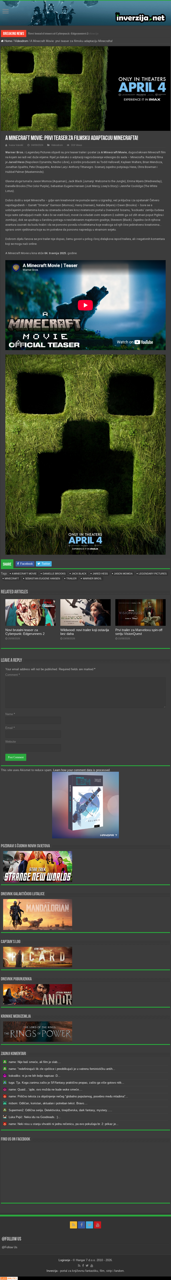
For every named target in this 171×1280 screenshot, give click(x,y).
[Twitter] (89, 1224)
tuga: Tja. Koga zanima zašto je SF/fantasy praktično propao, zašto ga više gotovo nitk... (66, 1082)
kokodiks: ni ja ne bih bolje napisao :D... (34, 1075)
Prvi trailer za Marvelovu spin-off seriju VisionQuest (138, 632)
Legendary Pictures (153, 573)
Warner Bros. (92, 578)
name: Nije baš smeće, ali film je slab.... (35, 1062)
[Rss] (73, 1224)
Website (10, 741)
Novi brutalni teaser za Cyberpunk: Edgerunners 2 (58, 33)
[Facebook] (81, 1224)
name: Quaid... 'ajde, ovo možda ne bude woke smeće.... (45, 1089)
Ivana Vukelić (16, 145)
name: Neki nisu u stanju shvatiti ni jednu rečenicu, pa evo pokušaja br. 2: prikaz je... (63, 1124)
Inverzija (52, 1270)
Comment (12, 674)
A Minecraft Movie (24, 573)
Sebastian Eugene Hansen (42, 578)
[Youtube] (97, 1224)
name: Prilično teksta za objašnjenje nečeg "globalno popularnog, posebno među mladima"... (68, 1096)
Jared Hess (100, 573)
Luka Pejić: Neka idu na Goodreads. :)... (35, 1117)
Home (8, 41)
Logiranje (64, 1260)
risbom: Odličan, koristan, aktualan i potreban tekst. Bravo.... (48, 1103)
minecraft (12, 578)
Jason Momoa (123, 573)
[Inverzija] (85, 13)
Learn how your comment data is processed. (81, 770)
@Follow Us (11, 1239)
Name (10, 714)
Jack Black (79, 573)
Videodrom (21, 41)
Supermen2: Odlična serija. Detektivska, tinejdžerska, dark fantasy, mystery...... (60, 1110)
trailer (71, 578)
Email (10, 728)
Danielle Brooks (54, 573)
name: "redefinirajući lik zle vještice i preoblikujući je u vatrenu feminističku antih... (62, 1069)
